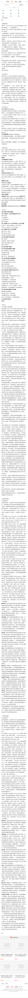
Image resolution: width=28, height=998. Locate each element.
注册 (6, 983)
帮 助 (20, 986)
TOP (26, 983)
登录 (3, 983)
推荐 (20, 1)
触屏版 (12, 986)
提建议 (7, 986)
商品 (8, 1)
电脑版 (16, 986)
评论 (16, 1)
